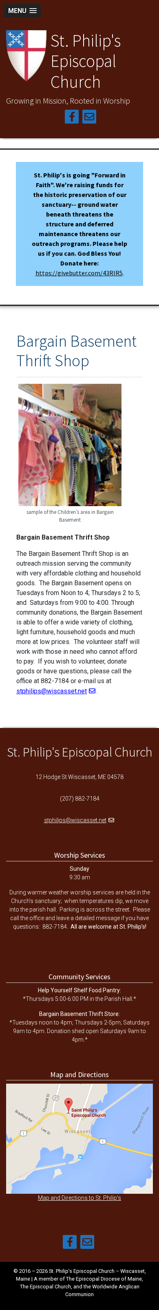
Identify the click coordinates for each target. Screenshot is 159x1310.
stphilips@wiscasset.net (51, 691)
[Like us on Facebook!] (72, 118)
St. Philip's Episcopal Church (86, 61)
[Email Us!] (89, 118)
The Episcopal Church (45, 1286)
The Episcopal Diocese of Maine (104, 1279)
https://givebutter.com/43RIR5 (79, 273)
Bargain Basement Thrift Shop (76, 351)
